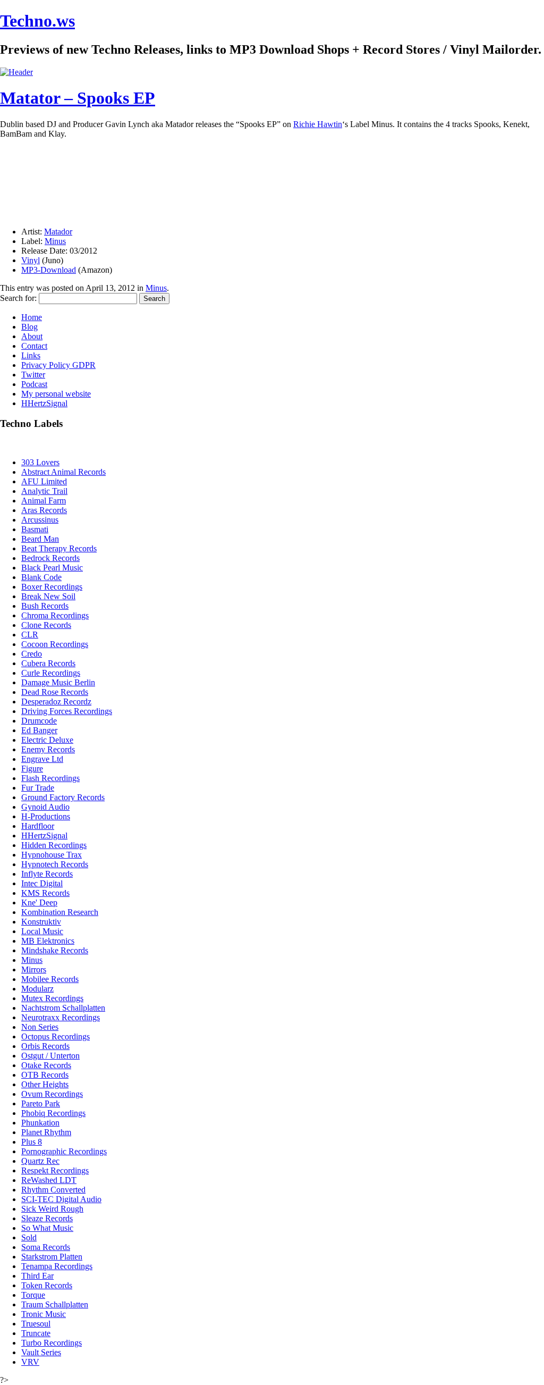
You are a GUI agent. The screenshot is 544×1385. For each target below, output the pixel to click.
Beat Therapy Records (59, 548)
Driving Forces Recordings (66, 711)
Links (30, 355)
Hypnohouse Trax (51, 854)
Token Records (46, 1285)
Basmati (34, 529)
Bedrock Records (50, 558)
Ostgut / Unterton (50, 1055)
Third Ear (37, 1275)
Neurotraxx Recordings (60, 1017)
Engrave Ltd (42, 758)
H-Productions (45, 816)
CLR (29, 634)
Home (31, 317)
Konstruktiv (41, 921)
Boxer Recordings (51, 586)
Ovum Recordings (52, 1093)
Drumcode (39, 720)
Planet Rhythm (46, 1132)
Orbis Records (45, 1046)
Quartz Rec (40, 1160)
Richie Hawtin (317, 124)
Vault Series (41, 1352)
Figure (32, 768)
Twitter (33, 374)
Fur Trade (37, 787)
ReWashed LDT (48, 1180)
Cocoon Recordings (54, 644)
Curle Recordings (50, 672)
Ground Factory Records (63, 797)
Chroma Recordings (55, 615)
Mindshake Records (54, 950)
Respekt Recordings (55, 1170)
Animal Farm (43, 500)
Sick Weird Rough (52, 1208)
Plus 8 (31, 1141)
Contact (34, 345)
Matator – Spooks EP (77, 97)
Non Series (39, 1026)
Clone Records (46, 624)
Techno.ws (37, 20)
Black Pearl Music (52, 567)
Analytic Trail (44, 491)
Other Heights (45, 1084)
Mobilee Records (50, 979)
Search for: (18, 298)
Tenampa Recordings (56, 1266)
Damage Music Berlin (58, 682)
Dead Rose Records (54, 691)
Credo (31, 653)
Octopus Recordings (55, 1036)
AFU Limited (44, 481)
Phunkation (40, 1122)
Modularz (37, 988)
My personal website (56, 393)
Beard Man (40, 538)
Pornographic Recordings (64, 1151)
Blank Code (41, 577)
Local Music (42, 931)
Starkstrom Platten (51, 1256)
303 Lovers (40, 462)
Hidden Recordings (54, 845)
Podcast (34, 384)
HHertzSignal (44, 403)
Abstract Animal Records (63, 471)
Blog (29, 326)
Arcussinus (39, 519)
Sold (29, 1237)
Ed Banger (39, 730)
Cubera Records (48, 663)
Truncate (35, 1333)
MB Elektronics (47, 940)
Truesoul (35, 1323)
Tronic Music (43, 1314)
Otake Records (46, 1065)
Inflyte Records (47, 873)
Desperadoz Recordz (56, 701)
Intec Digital (42, 883)
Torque (33, 1294)
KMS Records (45, 892)
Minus (55, 241)
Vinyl (30, 260)
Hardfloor (37, 825)
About (31, 336)
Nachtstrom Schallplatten (63, 1007)
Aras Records (44, 510)
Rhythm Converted (53, 1189)
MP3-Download (48, 269)
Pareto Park (40, 1103)
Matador (58, 231)
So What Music (47, 1227)
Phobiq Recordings (53, 1113)
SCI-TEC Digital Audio (61, 1199)
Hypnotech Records (54, 864)
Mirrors (33, 969)
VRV (30, 1361)
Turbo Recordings (51, 1342)
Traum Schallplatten (54, 1304)
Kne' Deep (39, 902)
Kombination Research (59, 912)
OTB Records (45, 1074)
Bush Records (45, 605)
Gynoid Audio (45, 806)
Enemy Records (48, 749)
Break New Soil (48, 596)
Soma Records (45, 1247)
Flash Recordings (50, 778)
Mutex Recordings (52, 998)
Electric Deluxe (47, 739)
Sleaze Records (47, 1218)
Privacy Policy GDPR (58, 365)
